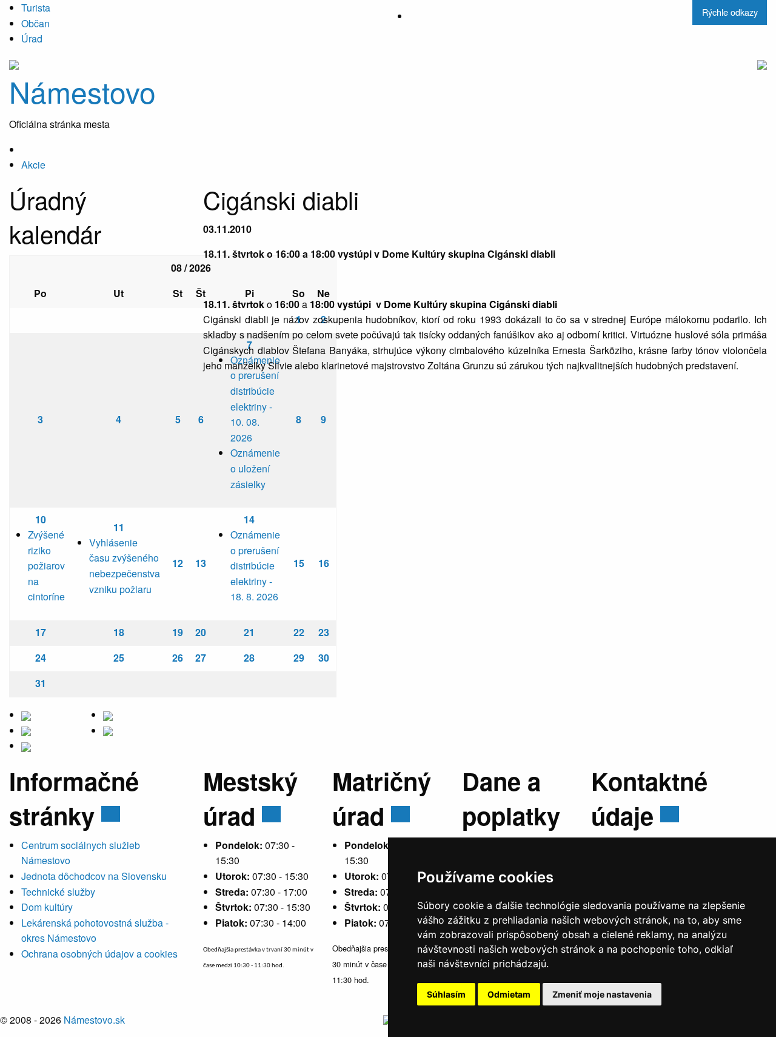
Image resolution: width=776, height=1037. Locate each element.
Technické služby (58, 892)
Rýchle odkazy (730, 11)
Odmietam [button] (508, 994)
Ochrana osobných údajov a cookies (99, 954)
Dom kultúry (47, 907)
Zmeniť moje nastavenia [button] (602, 994)
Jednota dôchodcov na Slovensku (94, 876)
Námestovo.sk (94, 1020)
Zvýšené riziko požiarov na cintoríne (46, 565)
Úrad (31, 38)
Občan (35, 23)
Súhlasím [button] (446, 994)
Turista (35, 8)
